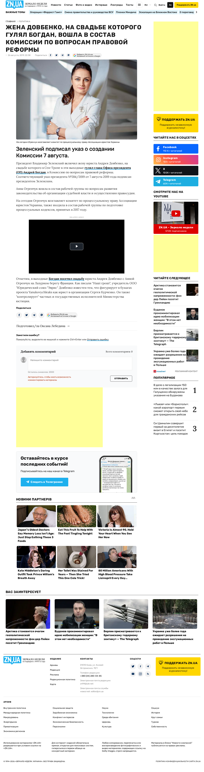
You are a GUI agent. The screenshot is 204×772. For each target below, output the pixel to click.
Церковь (106, 722)
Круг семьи (157, 717)
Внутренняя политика (14, 708)
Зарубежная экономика (65, 712)
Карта (53, 684)
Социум (155, 708)
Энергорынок (10, 722)
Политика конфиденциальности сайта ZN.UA (178, 761)
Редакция (55, 670)
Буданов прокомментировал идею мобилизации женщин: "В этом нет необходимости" (167, 316)
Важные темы (15, 12)
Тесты (129, 4)
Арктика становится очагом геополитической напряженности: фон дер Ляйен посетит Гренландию (167, 294)
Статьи (68, 4)
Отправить (121, 378)
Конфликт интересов (63, 717)
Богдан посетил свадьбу (66, 279)
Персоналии (59, 726)
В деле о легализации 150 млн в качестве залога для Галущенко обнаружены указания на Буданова (170, 390)
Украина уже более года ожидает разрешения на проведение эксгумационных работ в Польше (170, 358)
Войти (162, 5)
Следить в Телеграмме (47, 482)
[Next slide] (196, 12)
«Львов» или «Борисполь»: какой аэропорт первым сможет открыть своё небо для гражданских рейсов (171, 409)
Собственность (159, 726)
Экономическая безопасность (68, 722)
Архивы (54, 665)
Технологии (108, 712)
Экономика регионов (14, 731)
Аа (170, 5)
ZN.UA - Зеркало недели (176, 227)
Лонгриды (116, 4)
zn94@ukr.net (86, 683)
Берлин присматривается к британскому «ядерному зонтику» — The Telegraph (170, 337)
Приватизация (10, 726)
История (155, 712)
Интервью (101, 4)
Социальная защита (63, 708)
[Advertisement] (59, 417)
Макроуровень (10, 717)
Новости (56, 4)
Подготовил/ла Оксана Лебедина (40, 326)
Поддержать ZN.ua (186, 5)
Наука (105, 708)
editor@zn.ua (97, 691)
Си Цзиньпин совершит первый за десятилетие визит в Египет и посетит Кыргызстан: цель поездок (171, 428)
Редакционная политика (62, 679)
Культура (106, 726)
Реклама (54, 674)
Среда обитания (110, 717)
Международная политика (16, 712)
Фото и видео (84, 4)
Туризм (155, 722)
